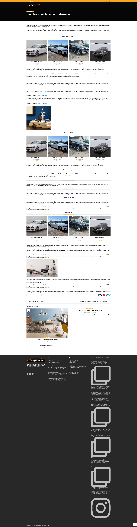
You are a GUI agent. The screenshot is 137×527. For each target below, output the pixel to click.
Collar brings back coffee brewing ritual (90, 310)
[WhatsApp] (33, 374)
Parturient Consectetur (42, 78)
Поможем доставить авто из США (54, 362)
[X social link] (101, 295)
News (35, 294)
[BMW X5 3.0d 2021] (79, 50)
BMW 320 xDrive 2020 (57, 61)
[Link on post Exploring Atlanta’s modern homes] (47, 323)
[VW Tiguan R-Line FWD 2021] (100, 50)
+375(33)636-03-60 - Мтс (74, 373)
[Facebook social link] (99, 295)
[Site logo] (33, 4)
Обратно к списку (68, 301)
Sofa (40, 294)
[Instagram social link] (106, 1)
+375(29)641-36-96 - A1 (74, 372)
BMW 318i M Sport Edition (36, 61)
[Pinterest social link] (104, 295)
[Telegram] (30, 374)
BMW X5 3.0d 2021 (79, 61)
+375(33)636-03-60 (101, 1)
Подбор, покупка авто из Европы (54, 360)
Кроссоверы (81, 63)
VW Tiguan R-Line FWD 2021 (100, 61)
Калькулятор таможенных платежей (55, 364)
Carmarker (36, 17)
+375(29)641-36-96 (91, 1)
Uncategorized (30, 11)
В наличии (35, 63)
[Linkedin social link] (107, 295)
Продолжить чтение (47, 347)
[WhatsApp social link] (108, 1)
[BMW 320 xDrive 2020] (58, 50)
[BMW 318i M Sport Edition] (36, 50)
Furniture (29, 294)
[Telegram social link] (110, 1)
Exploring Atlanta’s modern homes (47, 339)
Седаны (38, 63)
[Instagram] (27, 374)
